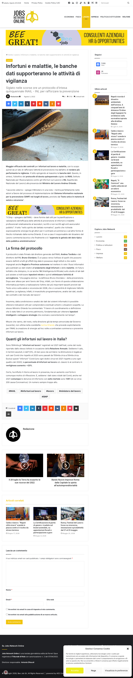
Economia (69, 17)
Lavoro (86, 17)
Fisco (78, 17)
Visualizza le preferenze (116, 670)
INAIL (12, 391)
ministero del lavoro (70, 391)
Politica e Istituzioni (110, 17)
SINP (45, 396)
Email (9, 600)
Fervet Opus (53, 653)
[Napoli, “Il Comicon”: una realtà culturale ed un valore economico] (102, 184)
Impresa (95, 17)
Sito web (50, 600)
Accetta (75, 670)
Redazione (15, 97)
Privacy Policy (37, 3)
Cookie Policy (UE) (52, 3)
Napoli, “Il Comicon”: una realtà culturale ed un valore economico (119, 185)
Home (26, 3)
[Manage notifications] (6, 672)
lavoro (51, 391)
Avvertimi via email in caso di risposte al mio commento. (31, 609)
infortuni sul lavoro (31, 391)
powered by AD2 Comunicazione (59, 673)
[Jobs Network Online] (26, 16)
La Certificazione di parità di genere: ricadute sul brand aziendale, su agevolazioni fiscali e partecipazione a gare (44, 528)
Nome (9, 590)
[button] (128, 648)
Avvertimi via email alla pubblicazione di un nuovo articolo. (33, 615)
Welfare (126, 17)
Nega (93, 670)
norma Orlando (48, 325)
